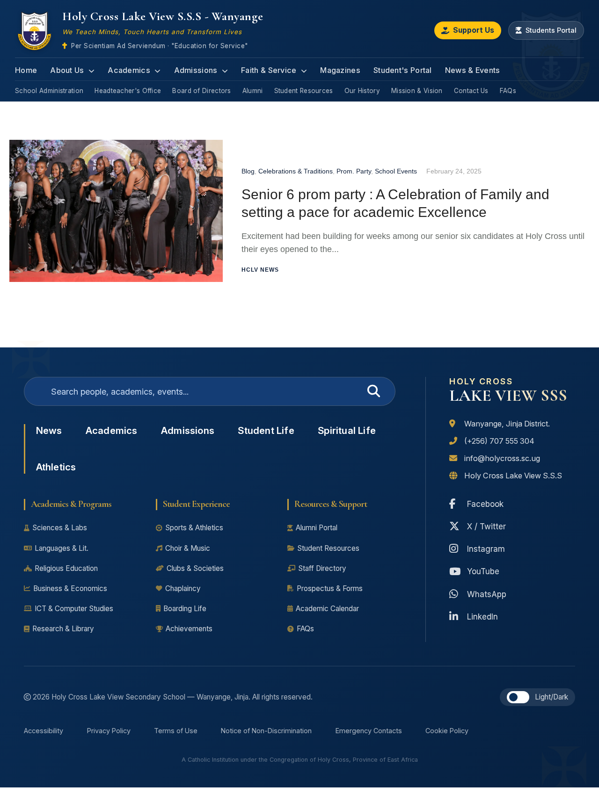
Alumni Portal (316, 527)
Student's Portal (402, 70)
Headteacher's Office (128, 90)
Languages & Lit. (61, 548)
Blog (248, 171)
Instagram (486, 549)
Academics (130, 70)
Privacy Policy (109, 731)
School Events (396, 171)
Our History (362, 90)
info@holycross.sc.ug (502, 458)
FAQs (508, 90)
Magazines (340, 70)
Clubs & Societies (195, 568)
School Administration (49, 90)
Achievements (189, 628)
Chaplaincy (183, 588)
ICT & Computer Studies (74, 608)
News (49, 430)
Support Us (473, 30)
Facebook (485, 504)
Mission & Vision (417, 90)
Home (26, 70)
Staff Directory (322, 568)
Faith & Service (270, 70)
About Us (68, 70)
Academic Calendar (327, 608)
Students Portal (551, 30)
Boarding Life (184, 608)
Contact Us (471, 90)
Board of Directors (201, 90)
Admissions (196, 70)
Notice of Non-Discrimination (266, 731)
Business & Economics (70, 588)
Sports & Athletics (194, 527)
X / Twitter (486, 526)
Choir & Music (187, 548)
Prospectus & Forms (330, 588)
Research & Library (63, 628)
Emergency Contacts (369, 731)
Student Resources (303, 90)
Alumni (252, 90)
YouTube (483, 571)
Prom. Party (353, 171)
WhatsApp (486, 594)
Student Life (266, 430)
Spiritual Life (347, 430)
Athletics (56, 467)
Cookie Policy (446, 731)
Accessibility (43, 731)
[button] (518, 697)
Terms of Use (175, 731)
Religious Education (66, 568)
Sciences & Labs (59, 527)
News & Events (472, 70)
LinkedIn (482, 616)
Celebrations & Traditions (295, 171)
